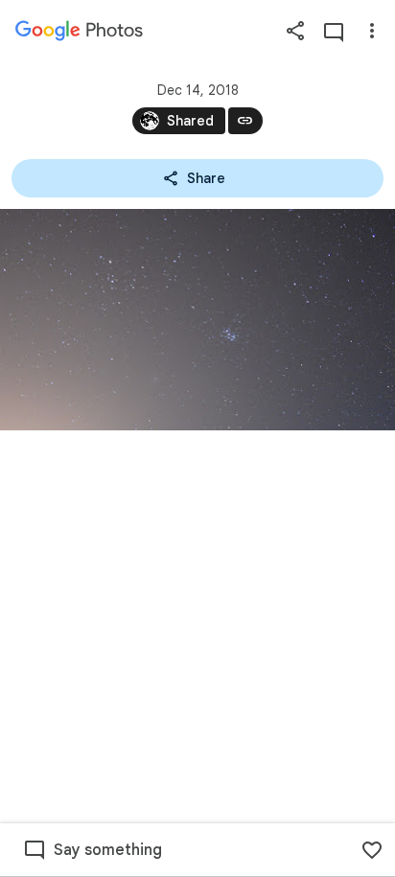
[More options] (372, 31)
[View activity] (333, 31)
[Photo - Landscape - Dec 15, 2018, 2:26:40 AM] (197, 319)
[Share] (295, 31)
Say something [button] (108, 850)
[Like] (372, 850)
